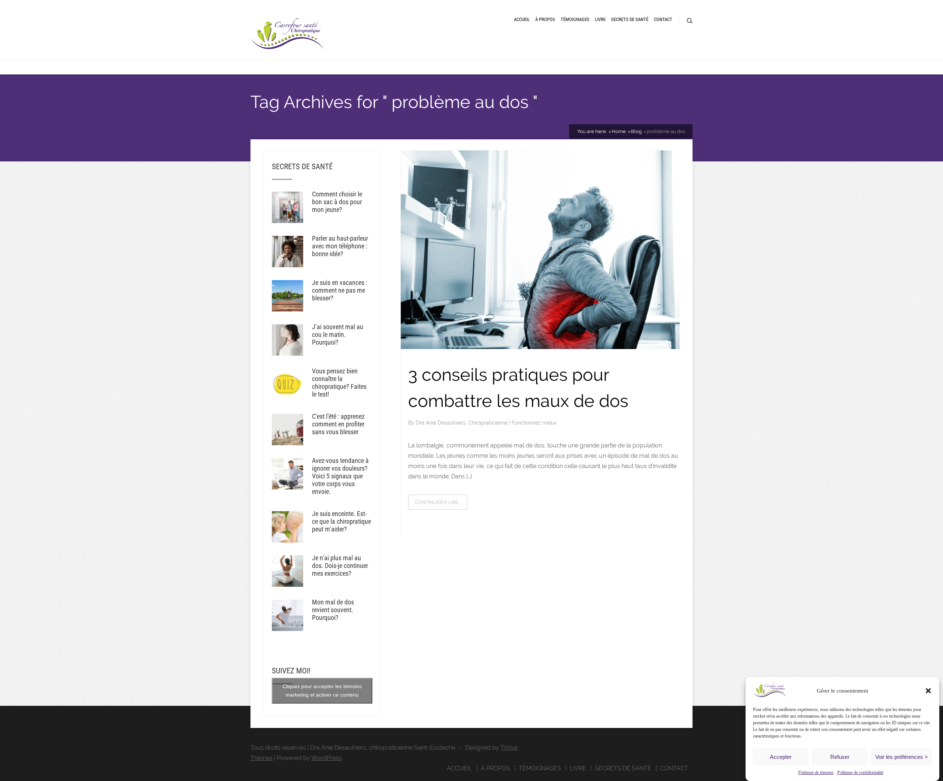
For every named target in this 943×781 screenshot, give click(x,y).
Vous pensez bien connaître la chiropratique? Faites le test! (339, 382)
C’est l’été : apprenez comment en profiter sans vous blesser (338, 424)
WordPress (326, 757)
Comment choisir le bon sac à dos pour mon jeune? (337, 201)
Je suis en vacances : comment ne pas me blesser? (339, 290)
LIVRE (600, 19)
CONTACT (663, 19)
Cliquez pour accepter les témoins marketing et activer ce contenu (322, 690)
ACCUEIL (522, 19)
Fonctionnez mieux (534, 423)
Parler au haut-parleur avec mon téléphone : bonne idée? (340, 246)
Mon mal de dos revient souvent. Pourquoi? (333, 609)
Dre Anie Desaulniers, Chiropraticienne (462, 423)
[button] (928, 690)
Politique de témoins (816, 772)
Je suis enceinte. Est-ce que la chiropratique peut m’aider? (341, 521)
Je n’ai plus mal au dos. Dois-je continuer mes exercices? (340, 565)
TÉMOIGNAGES (575, 19)
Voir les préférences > (901, 757)
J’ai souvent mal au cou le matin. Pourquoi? (337, 334)
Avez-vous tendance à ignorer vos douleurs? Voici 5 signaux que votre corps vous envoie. (340, 476)
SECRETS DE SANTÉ (629, 19)
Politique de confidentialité (860, 772)
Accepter (781, 757)
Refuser (839, 757)
